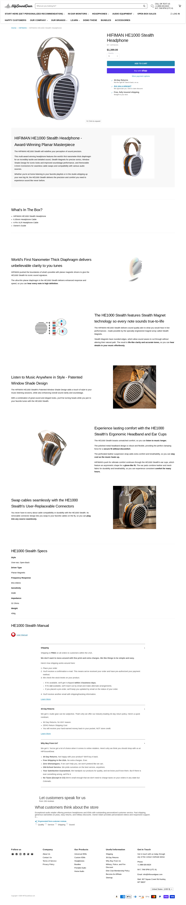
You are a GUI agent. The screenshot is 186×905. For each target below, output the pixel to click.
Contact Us (47, 857)
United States (161, 889)
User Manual (22, 635)
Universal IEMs (80, 854)
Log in (176, 14)
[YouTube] (32, 854)
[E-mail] (13, 854)
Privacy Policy (48, 864)
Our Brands (58, 20)
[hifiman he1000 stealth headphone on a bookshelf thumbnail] (52, 130)
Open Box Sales (146, 14)
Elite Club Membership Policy (118, 871)
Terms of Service (49, 861)
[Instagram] (20, 854)
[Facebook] (17, 854)
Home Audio (79, 871)
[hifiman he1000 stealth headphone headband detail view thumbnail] (33, 130)
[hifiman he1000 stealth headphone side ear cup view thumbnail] (24, 130)
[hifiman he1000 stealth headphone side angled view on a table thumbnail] (61, 130)
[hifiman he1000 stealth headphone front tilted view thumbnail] (15, 130)
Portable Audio (80, 868)
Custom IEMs (79, 857)
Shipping (109, 854)
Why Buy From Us (113, 861)
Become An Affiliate (114, 874)
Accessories (122, 20)
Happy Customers (15, 20)
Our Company (38, 20)
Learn (74, 20)
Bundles (106, 20)
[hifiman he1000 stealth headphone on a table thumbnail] (42, 130)
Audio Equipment (122, 14)
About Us (46, 854)
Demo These (90, 20)
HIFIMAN (23, 28)
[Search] (144, 6)
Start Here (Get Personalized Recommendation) (34, 14)
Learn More (46, 699)
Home (13, 28)
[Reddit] (24, 854)
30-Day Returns (112, 857)
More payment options (141, 76)
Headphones (100, 14)
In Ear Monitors (78, 14)
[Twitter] (28, 854)
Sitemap (109, 878)
